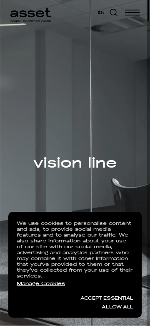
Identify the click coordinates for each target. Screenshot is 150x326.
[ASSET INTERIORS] (30, 12)
